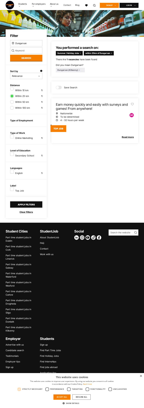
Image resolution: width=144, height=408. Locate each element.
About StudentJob (49, 237)
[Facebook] (99, 237)
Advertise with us (15, 344)
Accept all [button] (62, 397)
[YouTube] (88, 237)
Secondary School (24, 155)
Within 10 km (22, 90)
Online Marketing (24, 138)
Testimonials (12, 356)
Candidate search (15, 350)
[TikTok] (94, 237)
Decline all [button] (81, 397)
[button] (72, 403)
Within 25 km (22, 96)
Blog (77, 5)
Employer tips (13, 361)
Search (26, 58)
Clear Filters (26, 212)
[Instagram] (83, 237)
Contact (67, 5)
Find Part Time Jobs (50, 350)
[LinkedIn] (77, 237)
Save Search (70, 87)
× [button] (141, 376)
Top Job (19, 190)
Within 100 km (22, 107)
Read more (87, 384)
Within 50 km (22, 102)
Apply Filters (26, 204)
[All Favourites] (86, 5)
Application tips (48, 372)
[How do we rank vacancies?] (41, 71)
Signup (109, 5)
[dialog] (72, 390)
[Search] (94, 5)
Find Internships (48, 361)
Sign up (10, 367)
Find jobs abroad (49, 367)
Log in (129, 5)
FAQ (42, 243)
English (19, 173)
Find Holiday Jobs (49, 356)
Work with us (46, 254)
